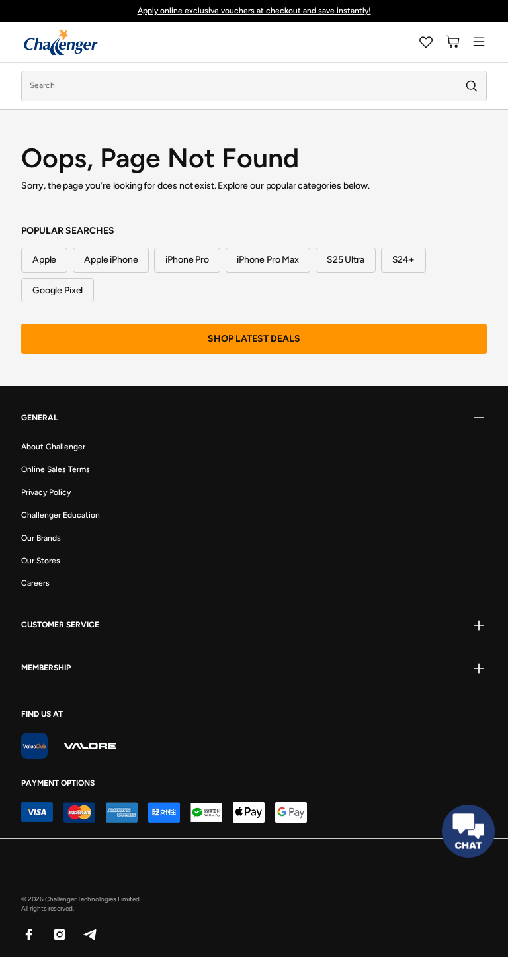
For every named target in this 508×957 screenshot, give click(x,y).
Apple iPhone (111, 259)
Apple (44, 259)
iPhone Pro (187, 259)
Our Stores (40, 560)
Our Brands (41, 538)
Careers (35, 583)
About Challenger (53, 446)
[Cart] (452, 42)
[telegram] (89, 934)
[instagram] (59, 934)
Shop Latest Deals (254, 338)
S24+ (403, 259)
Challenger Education (60, 515)
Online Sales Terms (55, 469)
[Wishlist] (426, 42)
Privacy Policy (46, 492)
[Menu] (479, 42)
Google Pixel (57, 290)
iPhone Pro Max (268, 259)
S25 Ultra (345, 259)
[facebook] (28, 934)
